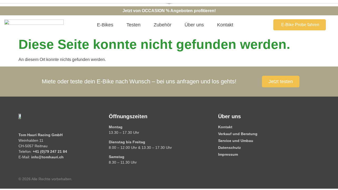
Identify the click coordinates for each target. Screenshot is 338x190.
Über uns (194, 24)
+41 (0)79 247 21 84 (50, 151)
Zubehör (162, 24)
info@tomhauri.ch (47, 157)
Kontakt (225, 24)
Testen (133, 24)
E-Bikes (105, 24)
